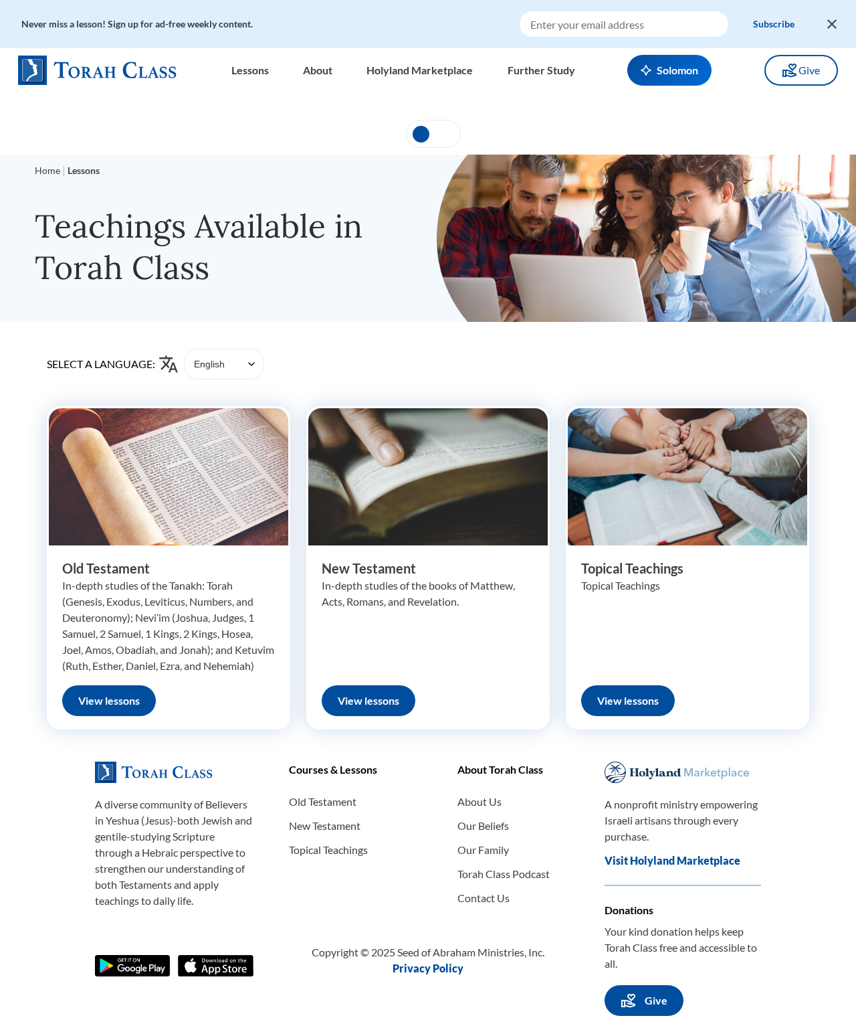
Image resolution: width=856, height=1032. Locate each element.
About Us (479, 801)
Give (809, 70)
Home (47, 170)
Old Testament (106, 568)
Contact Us (483, 897)
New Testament (369, 568)
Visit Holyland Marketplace (672, 860)
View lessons (109, 700)
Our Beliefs (483, 825)
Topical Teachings (632, 568)
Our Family (483, 849)
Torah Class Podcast (503, 873)
